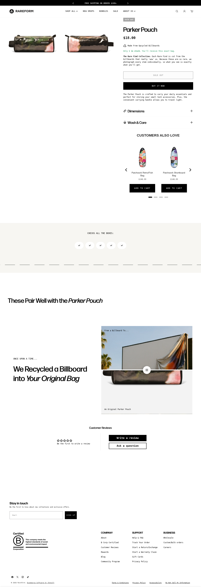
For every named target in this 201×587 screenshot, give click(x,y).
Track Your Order (141, 542)
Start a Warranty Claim (144, 552)
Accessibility (155, 583)
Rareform (21, 583)
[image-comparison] (146, 370)
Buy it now (158, 86)
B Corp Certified (110, 542)
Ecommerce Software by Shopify (40, 583)
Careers (167, 547)
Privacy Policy (140, 561)
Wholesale (168, 538)
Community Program (110, 561)
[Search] (177, 11)
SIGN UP (70, 515)
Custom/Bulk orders (173, 542)
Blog (103, 557)
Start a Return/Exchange (145, 547)
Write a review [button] (128, 437)
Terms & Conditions (120, 583)
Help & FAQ (137, 538)
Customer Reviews (110, 547)
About (103, 538)
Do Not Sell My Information (178, 583)
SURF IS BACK (100, 3)
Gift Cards (137, 557)
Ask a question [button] (128, 445)
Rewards (105, 552)
